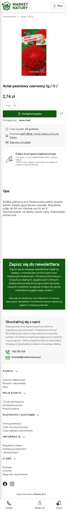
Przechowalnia (11, 408)
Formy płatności (12, 423)
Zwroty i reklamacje (14, 379)
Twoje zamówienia (13, 401)
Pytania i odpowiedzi (14, 383)
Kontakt (7, 467)
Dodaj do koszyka (31, 113)
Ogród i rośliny (27, 16)
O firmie (7, 470)
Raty (5, 386)
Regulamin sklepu (12, 445)
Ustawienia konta (12, 405)
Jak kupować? (11, 452)
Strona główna (9, 16)
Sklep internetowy (30, 494)
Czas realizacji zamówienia (18, 430)
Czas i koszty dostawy (15, 427)
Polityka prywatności (14, 448)
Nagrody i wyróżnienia (15, 474)
